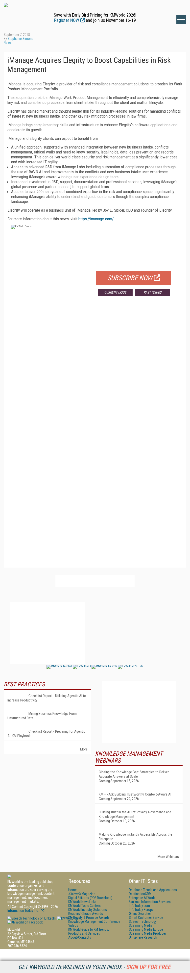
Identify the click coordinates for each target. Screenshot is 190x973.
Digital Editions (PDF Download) (90, 898)
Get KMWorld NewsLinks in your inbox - (94, 967)
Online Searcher (140, 914)
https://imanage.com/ (96, 218)
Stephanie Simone (20, 39)
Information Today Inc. (23, 911)
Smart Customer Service (146, 918)
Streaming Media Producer (147, 933)
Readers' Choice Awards (85, 914)
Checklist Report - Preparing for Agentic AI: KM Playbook (46, 733)
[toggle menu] (181, 19)
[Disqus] (95, 373)
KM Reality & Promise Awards (89, 918)
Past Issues (152, 292)
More (84, 749)
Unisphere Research (143, 937)
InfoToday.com (139, 906)
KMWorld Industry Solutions (87, 910)
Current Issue (115, 292)
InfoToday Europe (141, 910)
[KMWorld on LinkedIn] (31, 918)
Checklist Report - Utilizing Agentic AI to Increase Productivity (46, 698)
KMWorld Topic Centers (84, 906)
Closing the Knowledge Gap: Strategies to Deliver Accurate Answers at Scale (134, 774)
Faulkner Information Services (150, 902)
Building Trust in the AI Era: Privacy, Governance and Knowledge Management (135, 814)
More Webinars (168, 856)
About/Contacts (79, 937)
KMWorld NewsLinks (82, 902)
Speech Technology (143, 921)
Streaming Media (140, 925)
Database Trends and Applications (153, 890)
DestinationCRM (140, 894)
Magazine (81, 894)
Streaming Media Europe (146, 929)
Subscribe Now (129, 278)
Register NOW (66, 20)
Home (72, 890)
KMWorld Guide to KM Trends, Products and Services (88, 931)
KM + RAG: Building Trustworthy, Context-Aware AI (135, 794)
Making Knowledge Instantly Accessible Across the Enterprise (135, 836)
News (8, 43)
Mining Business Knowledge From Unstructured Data (42, 715)
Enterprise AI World (142, 898)
